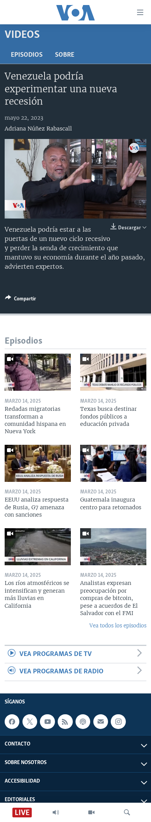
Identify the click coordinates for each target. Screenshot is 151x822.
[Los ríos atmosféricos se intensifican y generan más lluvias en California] (38, 546)
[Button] (20, 300)
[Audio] (55, 812)
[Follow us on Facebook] (12, 721)
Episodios (27, 55)
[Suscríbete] (100, 721)
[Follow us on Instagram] (118, 721)
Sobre (64, 55)
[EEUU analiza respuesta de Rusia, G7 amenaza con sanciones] (38, 463)
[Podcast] (83, 721)
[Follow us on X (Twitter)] (29, 721)
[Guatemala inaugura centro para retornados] (113, 463)
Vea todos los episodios (117, 625)
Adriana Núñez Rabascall (38, 128)
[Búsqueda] (127, 812)
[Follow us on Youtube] (47, 721)
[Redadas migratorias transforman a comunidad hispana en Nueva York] (38, 372)
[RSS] (65, 721)
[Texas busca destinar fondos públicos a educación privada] (113, 372)
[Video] (91, 812)
